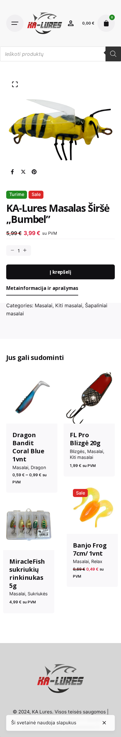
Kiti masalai (68, 305)
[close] (104, 722)
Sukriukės (38, 593)
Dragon (38, 467)
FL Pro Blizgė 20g (85, 439)
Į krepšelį (60, 272)
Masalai (43, 305)
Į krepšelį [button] (92, 524)
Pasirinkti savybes (31, 414)
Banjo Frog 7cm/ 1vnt (89, 549)
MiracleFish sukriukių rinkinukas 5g (27, 573)
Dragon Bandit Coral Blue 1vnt (28, 447)
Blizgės (77, 451)
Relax (96, 561)
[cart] (106, 23)
